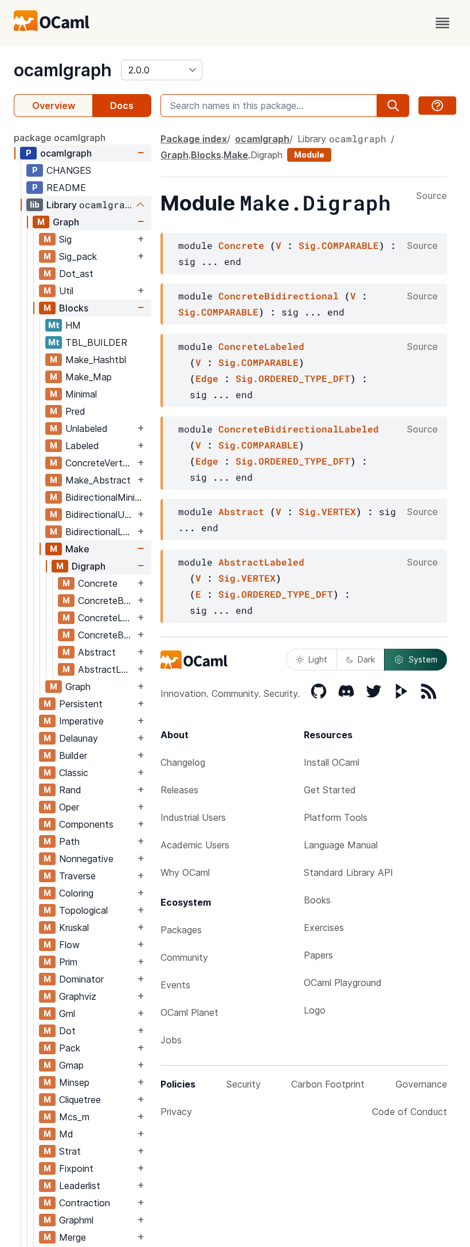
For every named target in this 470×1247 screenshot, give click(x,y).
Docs (122, 105)
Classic (73, 772)
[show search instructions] (437, 105)
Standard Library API (348, 872)
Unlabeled (86, 428)
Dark (366, 659)
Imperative (81, 721)
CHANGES (68, 170)
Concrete (97, 583)
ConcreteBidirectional (106, 600)
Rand (70, 790)
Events (175, 985)
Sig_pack (78, 256)
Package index (193, 139)
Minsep (74, 1082)
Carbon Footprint (328, 1084)
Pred (75, 411)
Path (69, 841)
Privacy (176, 1111)
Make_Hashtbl (95, 359)
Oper (69, 807)
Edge (206, 378)
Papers (318, 955)
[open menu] (442, 23)
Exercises (324, 927)
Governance (421, 1084)
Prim (68, 962)
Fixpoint (76, 1168)
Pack (69, 1048)
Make (77, 549)
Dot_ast (76, 273)
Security (243, 1084)
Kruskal (74, 927)
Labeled (82, 445)
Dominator (81, 979)
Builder (73, 755)
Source (431, 196)
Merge (72, 1237)
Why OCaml (185, 872)
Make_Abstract (98, 480)
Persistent (81, 704)
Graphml (76, 1220)
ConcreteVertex (99, 463)
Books (317, 900)
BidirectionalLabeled (100, 531)
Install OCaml (331, 762)
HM (73, 325)
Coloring (76, 893)
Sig (65, 239)
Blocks (73, 308)
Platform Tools (335, 817)
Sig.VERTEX (327, 511)
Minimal (81, 394)
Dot (67, 1030)
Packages (181, 930)
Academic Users (194, 845)
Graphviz (77, 996)
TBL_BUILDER (96, 342)
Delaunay (78, 738)
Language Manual (341, 845)
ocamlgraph (63, 70)
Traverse (77, 876)
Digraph (88, 566)
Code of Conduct (409, 1111)
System (423, 659)
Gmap (71, 1065)
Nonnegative (86, 858)
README (66, 187)
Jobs (171, 1040)
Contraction (84, 1203)
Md (66, 1134)
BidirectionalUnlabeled (100, 514)
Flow (69, 944)
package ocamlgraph (59, 137)
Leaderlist (79, 1185)
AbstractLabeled (106, 669)
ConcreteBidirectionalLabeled (106, 635)
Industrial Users (193, 817)
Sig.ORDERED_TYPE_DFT (293, 378)
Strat (70, 1151)
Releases (179, 790)
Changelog (182, 762)
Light (317, 659)
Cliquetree (80, 1099)
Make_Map (88, 377)
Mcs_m (74, 1117)
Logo (315, 1010)
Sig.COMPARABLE (339, 245)
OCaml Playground (343, 982)
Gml (67, 1013)
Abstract (97, 652)
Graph (66, 222)
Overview (53, 105)
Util (66, 291)
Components (86, 824)
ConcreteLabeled (106, 618)
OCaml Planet (189, 1012)
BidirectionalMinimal (107, 497)
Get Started (330, 790)
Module (309, 154)
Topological (83, 910)
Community (184, 957)
